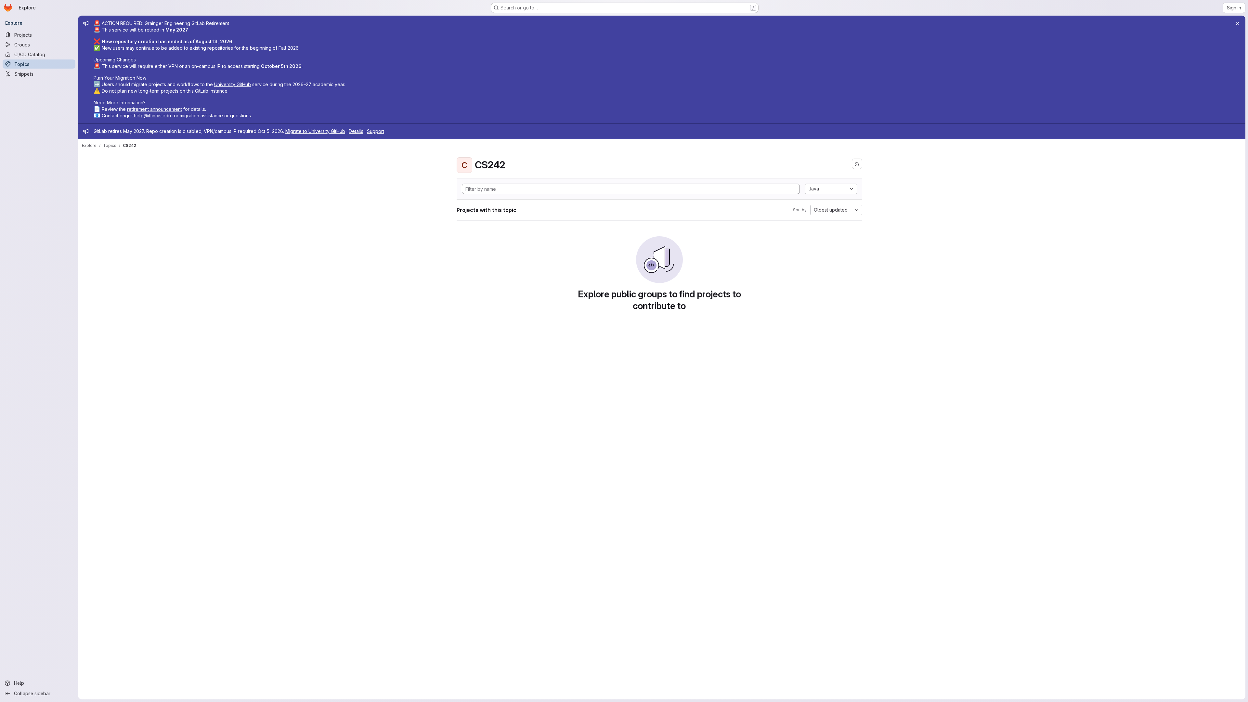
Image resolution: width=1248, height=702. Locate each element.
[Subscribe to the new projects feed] (857, 164)
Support (375, 131)
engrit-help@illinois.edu (145, 115)
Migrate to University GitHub (315, 131)
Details (356, 131)
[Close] (1238, 23)
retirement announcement (154, 109)
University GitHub (232, 84)
